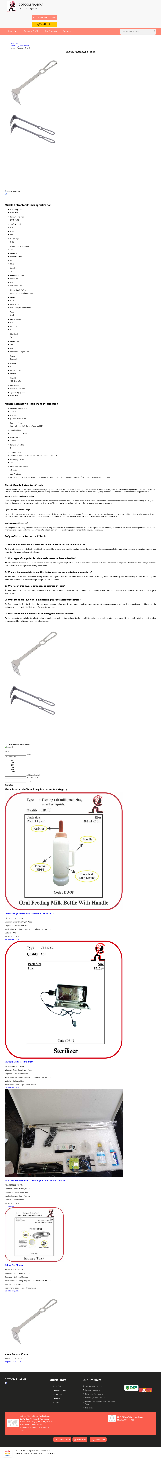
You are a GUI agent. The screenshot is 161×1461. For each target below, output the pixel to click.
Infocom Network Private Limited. (44, 1453)
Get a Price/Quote (12, 939)
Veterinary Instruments (20, 46)
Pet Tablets (89, 1408)
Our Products (51, 31)
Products (14, 43)
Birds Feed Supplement (94, 1394)
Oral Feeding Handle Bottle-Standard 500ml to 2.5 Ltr (29, 913)
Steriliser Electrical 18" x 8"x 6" (19, 1062)
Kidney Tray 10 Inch (14, 1265)
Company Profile (31, 31)
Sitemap (56, 1402)
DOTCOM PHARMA (31, 6)
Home (13, 41)
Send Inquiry (46, 24)
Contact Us (67, 31)
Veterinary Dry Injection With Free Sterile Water (100, 1403)
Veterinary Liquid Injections (95, 1398)
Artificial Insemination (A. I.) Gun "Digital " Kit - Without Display (35, 1180)
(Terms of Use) (45, 1451)
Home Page (13, 31)
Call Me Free (100, 1439)
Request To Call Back (13, 1362)
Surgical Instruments (93, 1390)
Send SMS (81, 1439)
